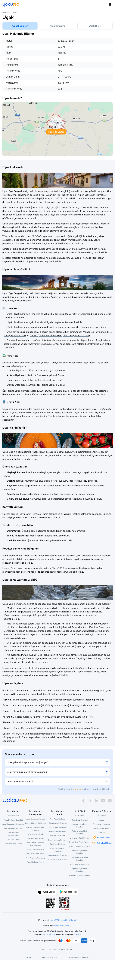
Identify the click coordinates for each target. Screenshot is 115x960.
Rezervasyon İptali (101, 828)
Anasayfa (6, 12)
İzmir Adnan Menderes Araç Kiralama (35, 844)
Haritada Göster (56, 131)
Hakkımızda (101, 816)
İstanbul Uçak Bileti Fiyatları (79, 825)
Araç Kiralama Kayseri (35, 854)
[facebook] (83, 800)
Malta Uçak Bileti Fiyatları (79, 875)
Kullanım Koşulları (49, 957)
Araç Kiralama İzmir (35, 834)
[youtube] (103, 800)
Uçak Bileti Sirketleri (79, 820)
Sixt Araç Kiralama (57, 836)
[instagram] (110, 800)
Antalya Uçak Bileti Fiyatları (79, 832)
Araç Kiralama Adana (35, 862)
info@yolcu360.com (104, 843)
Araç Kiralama (57, 26)
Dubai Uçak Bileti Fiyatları (79, 842)
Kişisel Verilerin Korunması (78, 957)
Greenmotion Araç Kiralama (57, 849)
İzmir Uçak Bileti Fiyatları (80, 838)
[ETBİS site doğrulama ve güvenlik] (64, 903)
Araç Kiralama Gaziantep (35, 858)
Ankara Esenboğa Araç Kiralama (35, 828)
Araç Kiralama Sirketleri (13, 820)
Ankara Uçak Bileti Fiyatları (79, 846)
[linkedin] (96, 800)
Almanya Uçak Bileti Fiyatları (79, 858)
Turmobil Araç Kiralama (57, 859)
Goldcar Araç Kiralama (57, 855)
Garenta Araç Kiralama (57, 823)
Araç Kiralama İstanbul (35, 819)
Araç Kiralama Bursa (35, 849)
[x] (90, 800)
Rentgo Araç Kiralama (57, 831)
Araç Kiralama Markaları (13, 828)
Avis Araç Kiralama (57, 819)
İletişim (102, 832)
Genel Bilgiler (20, 26)
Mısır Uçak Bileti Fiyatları (80, 864)
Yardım (78, 789)
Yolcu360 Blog (13, 839)
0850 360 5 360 (103, 837)
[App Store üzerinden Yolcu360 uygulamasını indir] (47, 891)
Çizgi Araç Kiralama (57, 844)
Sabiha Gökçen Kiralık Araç (35, 823)
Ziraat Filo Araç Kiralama (57, 840)
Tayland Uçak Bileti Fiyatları (79, 851)
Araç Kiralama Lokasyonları (13, 824)
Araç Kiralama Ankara (35, 838)
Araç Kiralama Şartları (13, 843)
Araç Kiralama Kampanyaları (13, 833)
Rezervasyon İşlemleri (101, 824)
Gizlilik (29, 957)
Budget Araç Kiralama (57, 827)
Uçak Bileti (95, 26)
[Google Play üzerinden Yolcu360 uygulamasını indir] (68, 891)
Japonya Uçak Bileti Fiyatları (79, 869)
